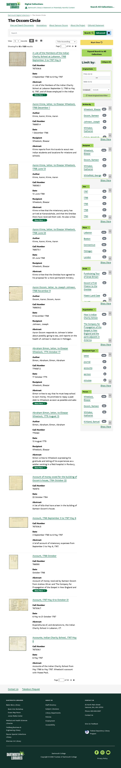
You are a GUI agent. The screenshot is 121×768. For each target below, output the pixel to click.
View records (17, 41)
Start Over (96, 42)
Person (85, 392)
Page (58, 46)
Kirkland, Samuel (92, 421)
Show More (39, 95)
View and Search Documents (22, 25)
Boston (87, 238)
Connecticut (89, 244)
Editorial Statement (96, 25)
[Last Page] (75, 46)
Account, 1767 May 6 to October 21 (50, 599)
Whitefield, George (92, 175)
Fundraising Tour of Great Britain (92, 275)
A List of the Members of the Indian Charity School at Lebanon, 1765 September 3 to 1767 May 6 (50, 56)
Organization (88, 310)
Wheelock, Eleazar (92, 109)
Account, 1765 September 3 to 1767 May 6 (54, 518)
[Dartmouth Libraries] (14, 6)
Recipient (86, 145)
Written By (87, 104)
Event (85, 269)
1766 (86, 197)
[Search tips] (108, 33)
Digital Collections (34, 4)
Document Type (89, 351)
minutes (87, 380)
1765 (86, 203)
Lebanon (88, 232)
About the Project (78, 25)
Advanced (100, 33)
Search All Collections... (102, 6)
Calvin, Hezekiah (91, 137)
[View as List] (31, 40)
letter (86, 355)
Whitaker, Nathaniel (88, 129)
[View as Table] (41, 40)
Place (85, 227)
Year (84, 186)
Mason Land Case (92, 295)
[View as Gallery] (36, 40)
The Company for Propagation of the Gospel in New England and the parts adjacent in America (92, 332)
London (87, 257)
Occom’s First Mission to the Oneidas (90, 286)
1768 (86, 210)
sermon (87, 374)
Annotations (41, 25)
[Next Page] (72, 46)
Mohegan (88, 251)
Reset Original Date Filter (98, 95)
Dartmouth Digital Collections (19, 15)
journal (87, 361)
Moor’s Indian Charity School (91, 316)
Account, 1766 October (44, 555)
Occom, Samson (91, 115)
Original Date (88, 69)
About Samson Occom (58, 25)
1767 (86, 191)
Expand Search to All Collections (96, 53)
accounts (88, 368)
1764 (86, 216)
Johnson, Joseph (92, 121)
